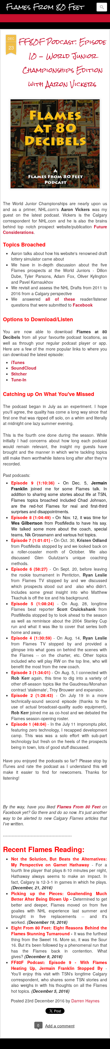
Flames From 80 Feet (79, 807)
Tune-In (18, 379)
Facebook (83, 305)
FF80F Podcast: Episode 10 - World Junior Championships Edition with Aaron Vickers (62, 63)
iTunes (18, 362)
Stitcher (19, 374)
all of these (60, 299)
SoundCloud (23, 368)
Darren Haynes (85, 1001)
